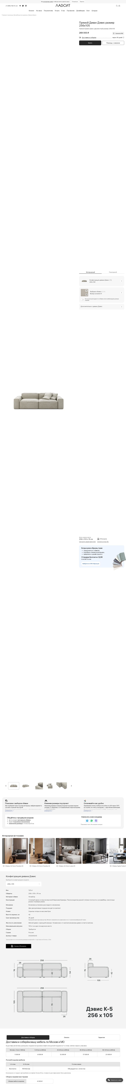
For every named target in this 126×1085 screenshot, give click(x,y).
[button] (6, 786)
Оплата (66, 1037)
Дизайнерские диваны (20, 15)
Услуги (57, 11)
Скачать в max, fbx (103, 541)
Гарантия (101, 1037)
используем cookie (48, 1)
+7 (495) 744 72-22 (12, 6)
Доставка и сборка (28, 1037)
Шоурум (94, 11)
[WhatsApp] (22, 6)
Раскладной (113, 272)
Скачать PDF (119, 33)
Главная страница (7, 15)
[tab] (28, 1037)
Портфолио (71, 11)
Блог (88, 11)
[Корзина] (119, 6)
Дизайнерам (80, 11)
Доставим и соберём (89, 37)
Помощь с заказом (113, 43)
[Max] (25, 6)
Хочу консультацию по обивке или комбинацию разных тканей (102, 299)
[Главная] (63, 6)
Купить (90, 43)
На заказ (39, 11)
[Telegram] (19, 5)
